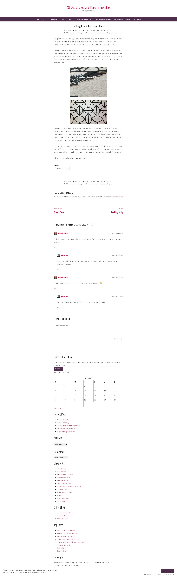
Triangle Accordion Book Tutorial (68, 539)
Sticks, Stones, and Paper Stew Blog (88, 7)
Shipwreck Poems (63, 516)
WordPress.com (62, 519)
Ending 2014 (61, 548)
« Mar (56, 408)
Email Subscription (63, 357)
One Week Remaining (64, 545)
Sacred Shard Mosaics (64, 492)
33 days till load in (63, 420)
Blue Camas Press (63, 481)
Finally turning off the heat (66, 432)
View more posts (117, 197)
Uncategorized (108, 30)
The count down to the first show (68, 426)
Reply (55, 247)
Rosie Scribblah (63, 233)
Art (85, 30)
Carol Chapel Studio (64, 483)
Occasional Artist (62, 489)
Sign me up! (58, 368)
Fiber (94, 30)
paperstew (68, 30)
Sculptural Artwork (103, 19)
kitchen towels (77, 33)
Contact (54, 19)
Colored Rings (61, 551)
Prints (70, 19)
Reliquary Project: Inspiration (67, 533)
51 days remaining (63, 423)
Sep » (60, 408)
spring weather (102, 33)
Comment (117, 339)
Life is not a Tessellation (65, 513)
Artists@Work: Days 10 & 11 (66, 536)
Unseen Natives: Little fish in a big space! (71, 542)
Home (37, 19)
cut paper (89, 30)
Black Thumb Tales (63, 478)
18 (85, 395)
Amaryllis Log (61, 469)
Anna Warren (61, 472)
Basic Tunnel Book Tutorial (66, 530)
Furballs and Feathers (122, 19)
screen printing (94, 33)
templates (110, 33)
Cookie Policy (41, 572)
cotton (70, 33)
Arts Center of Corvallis (65, 475)
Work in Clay (61, 501)
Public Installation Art (84, 19)
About (45, 19)
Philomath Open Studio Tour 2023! (69, 429)
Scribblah (60, 495)
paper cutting (85, 33)
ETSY (62, 19)
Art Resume (138, 19)
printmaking (99, 30)
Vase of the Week (63, 498)
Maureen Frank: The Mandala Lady (69, 486)
